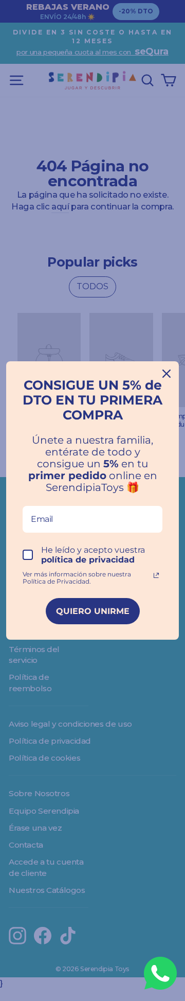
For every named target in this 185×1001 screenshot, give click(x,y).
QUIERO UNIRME (93, 611)
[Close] (166, 373)
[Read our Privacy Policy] (156, 575)
